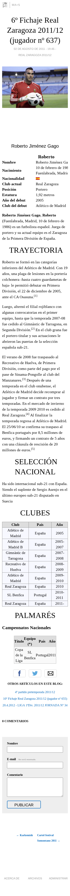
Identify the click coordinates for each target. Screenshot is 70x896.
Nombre (12, 743)
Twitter (35, 673)
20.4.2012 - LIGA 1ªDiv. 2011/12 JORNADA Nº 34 (35, 705)
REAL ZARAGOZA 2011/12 (35, 55)
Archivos (35, 878)
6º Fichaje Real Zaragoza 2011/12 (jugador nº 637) (35, 30)
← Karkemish (24, 835)
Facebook (19, 673)
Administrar (58, 878)
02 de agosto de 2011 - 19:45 (34, 48)
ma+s (16, 4)
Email (50, 673)
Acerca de (11, 878)
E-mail (21, 759)
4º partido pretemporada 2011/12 (35, 692)
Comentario (15, 774)
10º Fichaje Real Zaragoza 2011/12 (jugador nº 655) (35, 698)
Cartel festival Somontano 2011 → (48, 838)
